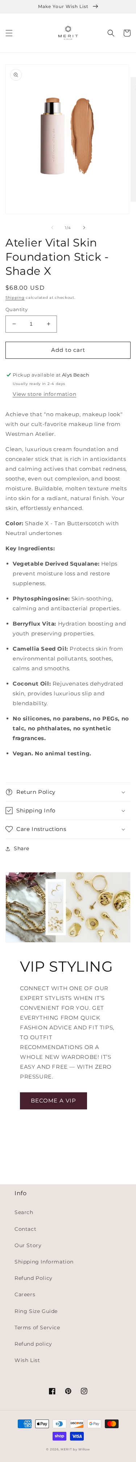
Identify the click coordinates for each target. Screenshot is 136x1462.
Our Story (28, 1245)
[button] (9, 33)
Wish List (27, 1360)
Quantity (16, 309)
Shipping (15, 297)
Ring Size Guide (36, 1311)
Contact (25, 1229)
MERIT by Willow (75, 1449)
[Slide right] (84, 228)
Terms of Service (37, 1327)
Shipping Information (44, 1261)
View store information (44, 394)
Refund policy (33, 1344)
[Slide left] (52, 228)
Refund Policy (34, 1278)
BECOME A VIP (53, 1100)
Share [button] (21, 848)
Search (24, 1212)
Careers (25, 1294)
